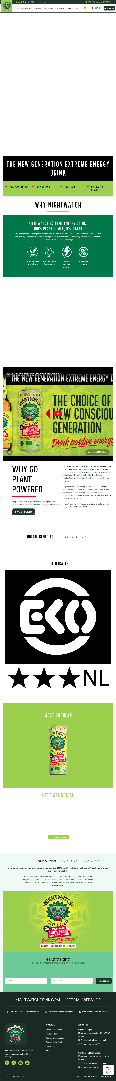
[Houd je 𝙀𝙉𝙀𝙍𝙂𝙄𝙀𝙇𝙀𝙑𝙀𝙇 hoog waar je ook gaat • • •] (18, 826)
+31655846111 (93, 1067)
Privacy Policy (52, 1034)
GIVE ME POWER (23, 512)
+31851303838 (93, 1044)
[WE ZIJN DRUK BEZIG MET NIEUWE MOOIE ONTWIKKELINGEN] (71, 810)
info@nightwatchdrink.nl (96, 1040)
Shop (17, 8)
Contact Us (109, 8)
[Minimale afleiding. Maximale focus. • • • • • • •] (45, 826)
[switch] (108, 1072)
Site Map (76, 1077)
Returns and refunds (54, 1042)
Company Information (55, 1038)
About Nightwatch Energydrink (31, 8)
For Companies (59, 8)
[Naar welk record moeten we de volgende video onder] (18, 810)
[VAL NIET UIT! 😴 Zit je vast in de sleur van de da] (45, 810)
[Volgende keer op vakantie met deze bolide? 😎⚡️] (98, 826)
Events (68, 8)
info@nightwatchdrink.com (97, 1063)
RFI (47, 1051)
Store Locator (48, 8)
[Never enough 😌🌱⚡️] (71, 826)
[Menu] (112, 1066)
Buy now (107, 2)
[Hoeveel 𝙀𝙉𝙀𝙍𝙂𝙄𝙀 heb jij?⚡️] (98, 810)
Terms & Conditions (54, 1030)
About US (74, 8)
